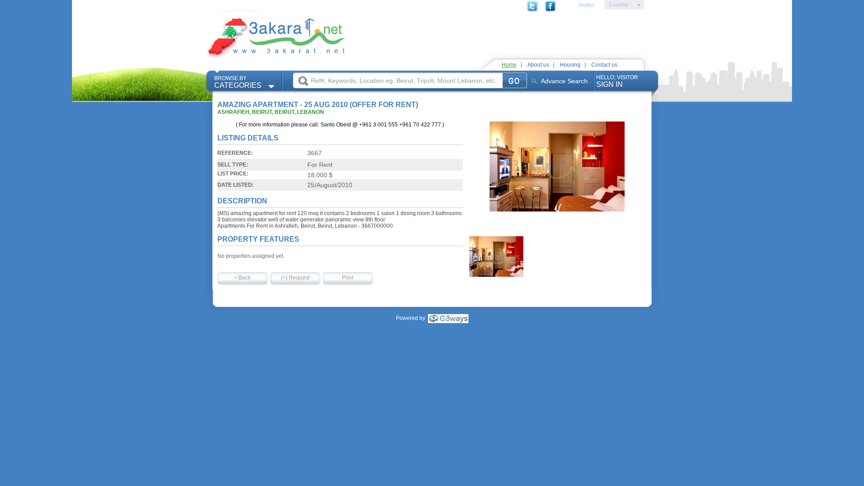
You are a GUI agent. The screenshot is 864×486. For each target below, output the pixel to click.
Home (509, 65)
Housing (570, 65)
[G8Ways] (448, 318)
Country (616, 5)
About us (538, 65)
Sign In (617, 81)
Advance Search (564, 81)
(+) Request (295, 277)
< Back (242, 277)
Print (347, 277)
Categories (237, 82)
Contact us (604, 65)
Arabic (586, 5)
